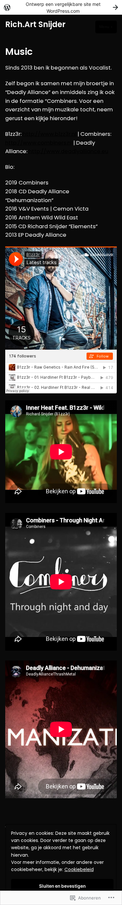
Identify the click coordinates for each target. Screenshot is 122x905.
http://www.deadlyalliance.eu (68, 151)
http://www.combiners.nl (38, 143)
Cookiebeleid (79, 869)
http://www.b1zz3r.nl (49, 134)
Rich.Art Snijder (35, 24)
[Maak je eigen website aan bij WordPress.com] (61, 7)
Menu (108, 26)
